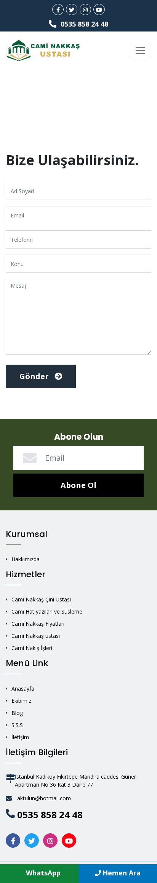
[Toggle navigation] (140, 50)
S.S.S (17, 725)
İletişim (20, 737)
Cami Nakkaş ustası (35, 635)
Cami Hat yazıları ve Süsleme (46, 611)
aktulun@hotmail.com (44, 798)
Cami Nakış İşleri (31, 648)
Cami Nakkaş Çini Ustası (41, 599)
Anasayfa (22, 688)
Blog (17, 712)
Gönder (35, 376)
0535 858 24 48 (83, 23)
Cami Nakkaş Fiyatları (37, 623)
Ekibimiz (21, 700)
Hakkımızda (25, 559)
